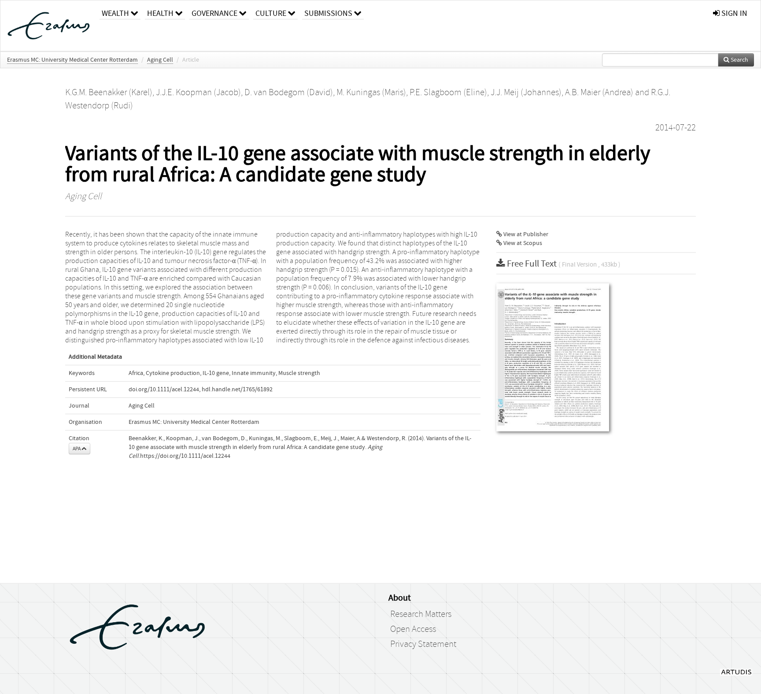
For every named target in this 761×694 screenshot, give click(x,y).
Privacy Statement (423, 644)
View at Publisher (525, 234)
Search (738, 59)
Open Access (413, 629)
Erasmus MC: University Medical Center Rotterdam (72, 59)
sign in (733, 13)
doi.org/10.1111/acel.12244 (164, 389)
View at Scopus (522, 243)
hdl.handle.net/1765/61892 (237, 389)
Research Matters (420, 614)
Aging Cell (160, 59)
